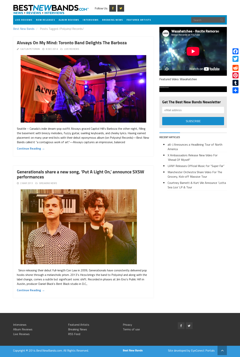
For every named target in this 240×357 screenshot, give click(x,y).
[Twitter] (235, 59)
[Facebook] (235, 51)
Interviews (90, 20)
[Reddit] (235, 68)
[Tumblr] (235, 83)
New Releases (45, 20)
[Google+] (235, 63)
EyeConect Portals (203, 350)
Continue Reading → (31, 148)
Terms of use (131, 329)
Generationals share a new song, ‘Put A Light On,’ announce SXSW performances (80, 174)
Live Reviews (23, 20)
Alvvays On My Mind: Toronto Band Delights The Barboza (72, 42)
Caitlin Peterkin (30, 49)
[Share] (235, 90)
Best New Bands (23, 28)
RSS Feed (74, 334)
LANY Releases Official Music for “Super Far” (196, 166)
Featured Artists (139, 20)
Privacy (127, 324)
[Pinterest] (235, 75)
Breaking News (112, 20)
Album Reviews (69, 20)
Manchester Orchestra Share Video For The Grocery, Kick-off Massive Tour (195, 174)
